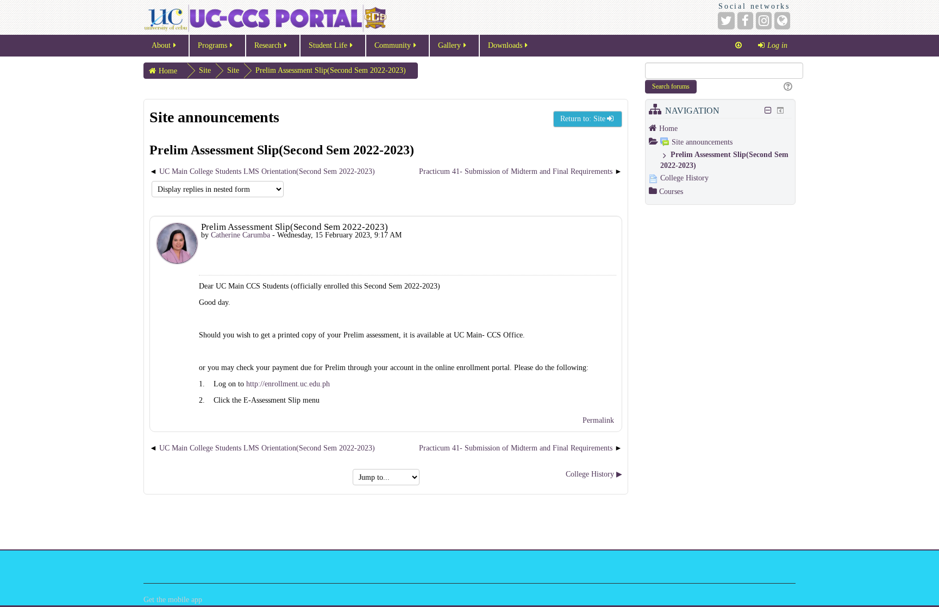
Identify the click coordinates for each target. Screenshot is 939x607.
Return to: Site (582, 119)
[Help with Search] (787, 87)
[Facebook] (745, 20)
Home (668, 128)
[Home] (264, 17)
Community (392, 45)
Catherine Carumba (240, 235)
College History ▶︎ (594, 474)
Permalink (598, 420)
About (161, 45)
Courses (671, 191)
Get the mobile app (172, 600)
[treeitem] (720, 128)
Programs (212, 45)
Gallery (449, 45)
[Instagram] (764, 20)
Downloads (505, 45)
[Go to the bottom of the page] (738, 46)
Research (267, 45)
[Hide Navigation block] (768, 110)
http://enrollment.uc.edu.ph (288, 384)
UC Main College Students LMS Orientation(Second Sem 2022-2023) (267, 171)
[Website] (782, 20)
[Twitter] (726, 20)
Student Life (328, 45)
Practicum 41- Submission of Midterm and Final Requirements (515, 171)
